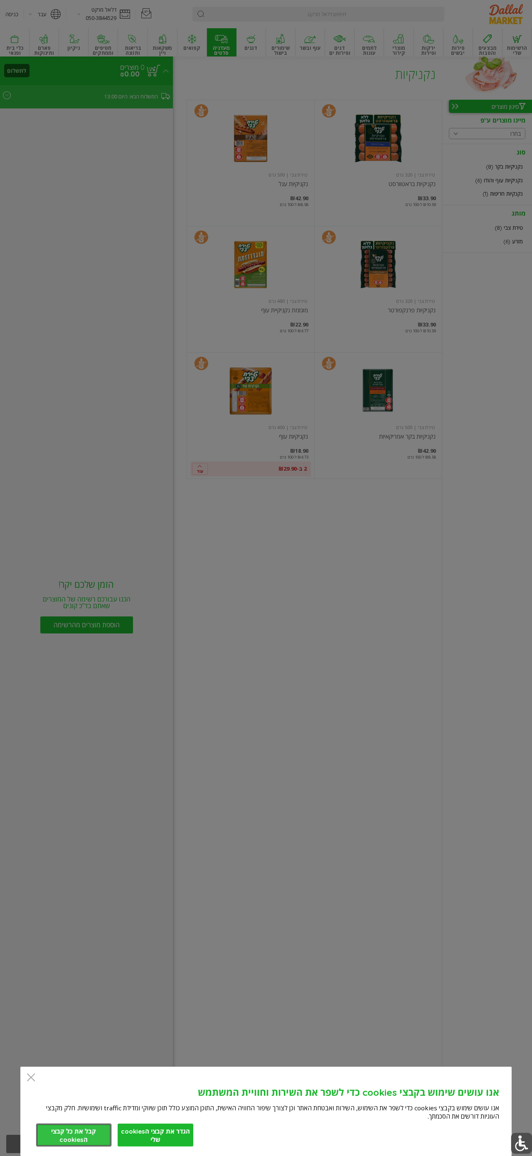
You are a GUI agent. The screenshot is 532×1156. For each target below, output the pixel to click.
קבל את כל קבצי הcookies (73, 1135)
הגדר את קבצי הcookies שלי (155, 1135)
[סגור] (31, 1078)
